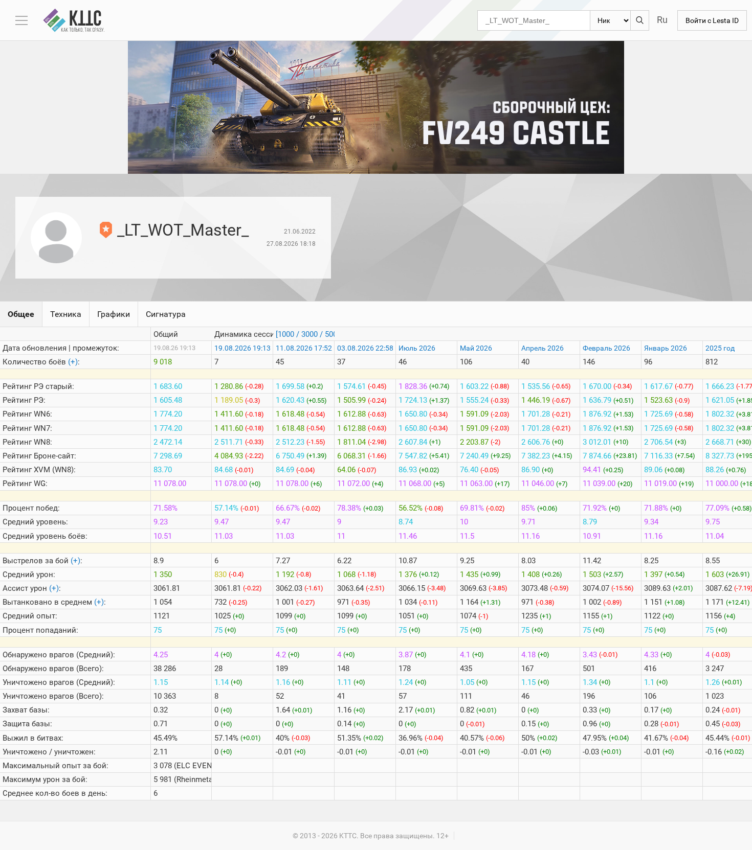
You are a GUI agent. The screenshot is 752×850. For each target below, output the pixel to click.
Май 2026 (476, 348)
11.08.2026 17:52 (304, 348)
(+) (73, 361)
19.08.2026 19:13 (242, 348)
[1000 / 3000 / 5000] (309, 334)
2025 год (720, 348)
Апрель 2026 (542, 348)
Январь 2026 (665, 348)
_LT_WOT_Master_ (183, 230)
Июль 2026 (417, 348)
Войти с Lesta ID (712, 20)
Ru (662, 19)
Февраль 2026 (606, 348)
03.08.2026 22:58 (365, 348)
